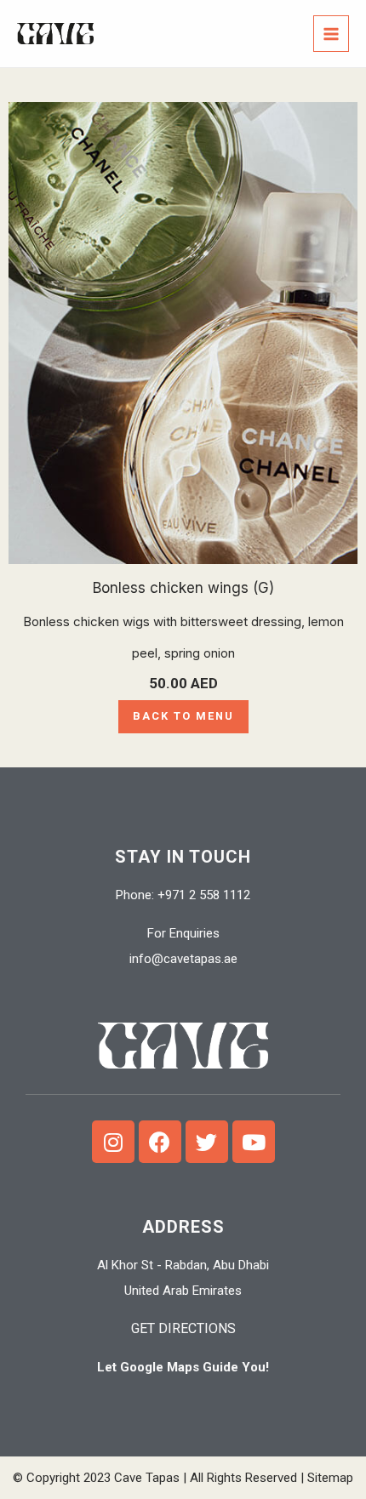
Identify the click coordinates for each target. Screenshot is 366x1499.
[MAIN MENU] (331, 33)
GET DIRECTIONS (183, 1328)
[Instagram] (113, 1141)
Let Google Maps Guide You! (183, 1367)
